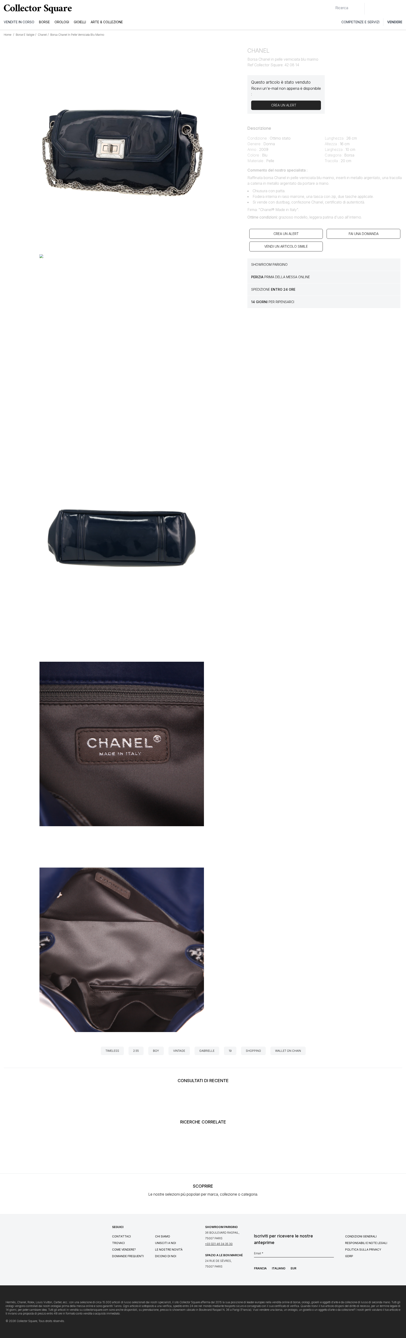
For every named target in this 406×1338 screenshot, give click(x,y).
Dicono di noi (165, 1256)
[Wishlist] (381, 9)
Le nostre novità (169, 1249)
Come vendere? (124, 1249)
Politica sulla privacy (363, 1249)
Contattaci (121, 1236)
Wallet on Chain (288, 1050)
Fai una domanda (364, 234)
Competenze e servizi (360, 22)
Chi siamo (162, 1236)
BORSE (44, 22)
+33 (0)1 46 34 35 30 (219, 1244)
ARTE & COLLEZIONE (107, 22)
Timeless (112, 1050)
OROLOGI (62, 22)
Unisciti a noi (165, 1243)
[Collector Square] (36, 8)
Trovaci (118, 1243)
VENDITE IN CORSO (19, 22)
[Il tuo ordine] (391, 9)
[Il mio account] (400, 9)
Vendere (394, 22)
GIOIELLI (80, 22)
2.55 (136, 1050)
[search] (331, 6)
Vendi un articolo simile (286, 246)
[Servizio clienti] (370, 9)
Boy (156, 1050)
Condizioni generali (361, 1236)
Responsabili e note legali (366, 1243)
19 (230, 1050)
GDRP (349, 1256)
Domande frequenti (128, 1256)
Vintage (179, 1050)
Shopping (253, 1050)
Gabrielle (207, 1050)
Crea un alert (286, 234)
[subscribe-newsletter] (331, 1254)
